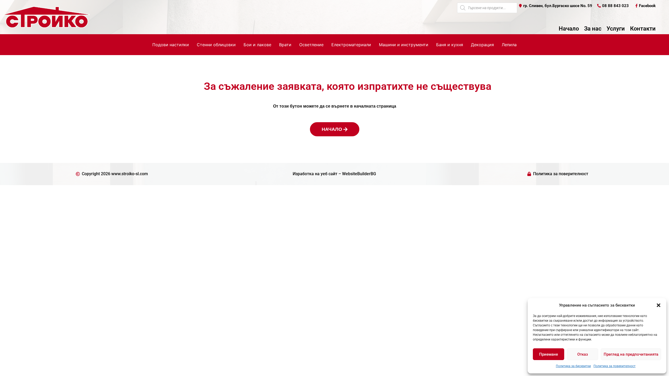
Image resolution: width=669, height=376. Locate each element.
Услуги (616, 28)
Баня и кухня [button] (449, 44)
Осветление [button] (311, 44)
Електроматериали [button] (351, 44)
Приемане (548, 354)
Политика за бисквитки (573, 366)
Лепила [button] (509, 44)
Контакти (643, 28)
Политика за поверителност (614, 366)
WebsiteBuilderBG (359, 173)
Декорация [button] (482, 44)
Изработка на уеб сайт (315, 173)
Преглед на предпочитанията (631, 354)
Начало (569, 28)
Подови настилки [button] (170, 44)
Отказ (582, 354)
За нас (592, 28)
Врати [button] (285, 44)
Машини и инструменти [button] (403, 44)
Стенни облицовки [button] (216, 44)
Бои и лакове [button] (257, 44)
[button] (658, 305)
